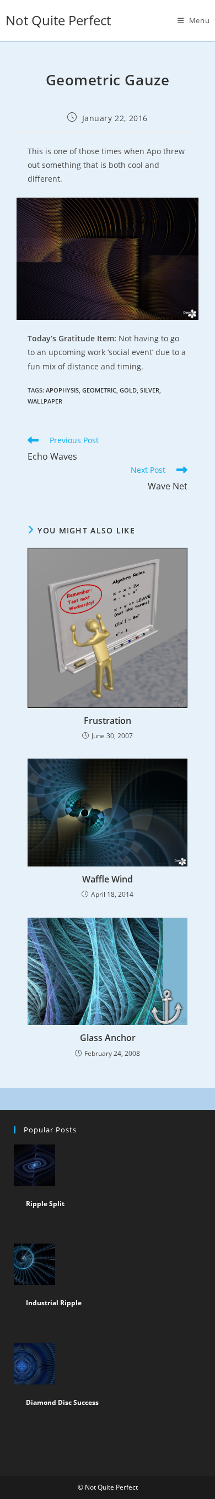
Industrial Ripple (54, 1302)
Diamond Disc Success (62, 1402)
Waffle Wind (107, 879)
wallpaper (45, 401)
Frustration (107, 721)
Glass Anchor (108, 1038)
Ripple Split (45, 1203)
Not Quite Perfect (58, 20)
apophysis (62, 390)
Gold (128, 390)
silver (149, 390)
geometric (99, 390)
